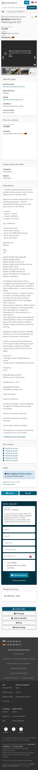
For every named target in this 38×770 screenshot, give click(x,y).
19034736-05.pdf (11, 458)
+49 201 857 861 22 (13, 641)
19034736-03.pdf (11, 453)
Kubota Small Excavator (19, 668)
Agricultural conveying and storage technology (19, 659)
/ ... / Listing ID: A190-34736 (13, 12)
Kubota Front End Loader (19, 673)
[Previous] (3, 57)
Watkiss (6, 93)
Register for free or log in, (22, 474)
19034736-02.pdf (11, 451)
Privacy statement (19, 580)
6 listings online (9, 484)
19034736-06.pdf (11, 460)
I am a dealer (12, 563)
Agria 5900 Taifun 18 (12, 678)
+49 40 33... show (13, 596)
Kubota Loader (19, 654)
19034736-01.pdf (11, 448)
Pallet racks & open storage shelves (19, 663)
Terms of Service (14, 766)
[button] (36, 2)
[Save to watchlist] (32, 17)
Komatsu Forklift (27, 678)
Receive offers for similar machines (16, 566)
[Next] (35, 57)
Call (29, 493)
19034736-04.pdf (11, 456)
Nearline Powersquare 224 (13, 100)
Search (32, 7)
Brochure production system (14, 86)
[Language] (32, 2)
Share (19, 623)
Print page (20, 613)
